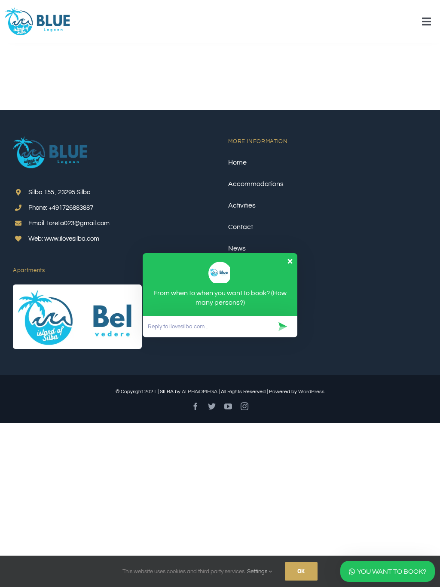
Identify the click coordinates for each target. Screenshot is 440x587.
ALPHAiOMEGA (199, 391)
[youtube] (228, 406)
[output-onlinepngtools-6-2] (37, 9)
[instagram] (244, 406)
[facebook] (195, 406)
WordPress (311, 391)
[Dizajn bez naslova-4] (77, 287)
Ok (301, 571)
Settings (258, 572)
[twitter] (212, 406)
